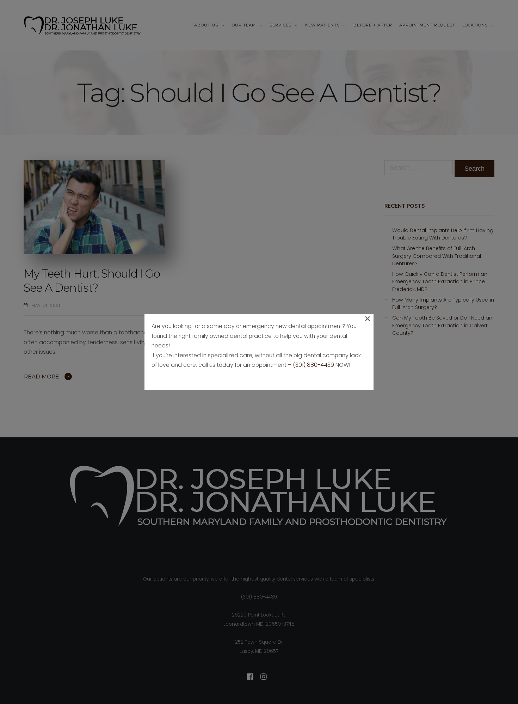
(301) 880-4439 (313, 365)
